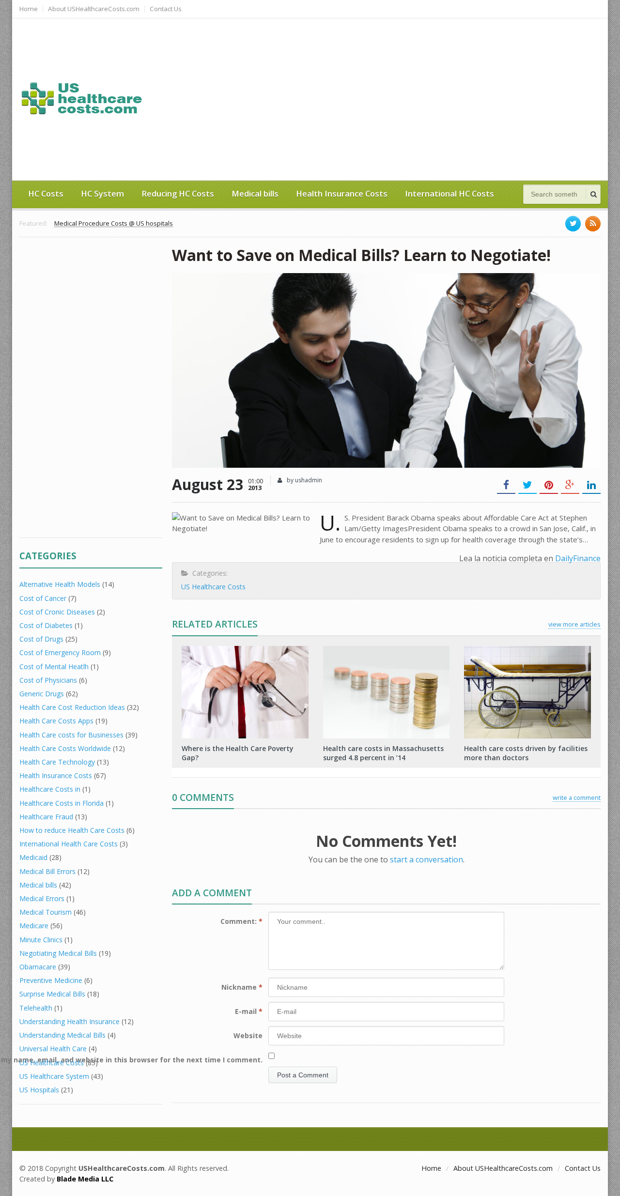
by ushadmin (303, 480)
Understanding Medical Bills (62, 1035)
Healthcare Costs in (49, 789)
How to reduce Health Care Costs (71, 830)
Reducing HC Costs (177, 193)
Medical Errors (41, 898)
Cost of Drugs (41, 639)
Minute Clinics (40, 939)
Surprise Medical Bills (52, 993)
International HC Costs (449, 193)
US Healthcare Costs (213, 586)
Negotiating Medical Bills (58, 953)
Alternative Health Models (59, 584)
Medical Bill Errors (47, 871)
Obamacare (37, 966)
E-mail (249, 1011)
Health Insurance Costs (342, 193)
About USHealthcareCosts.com (94, 9)
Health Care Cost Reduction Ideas (72, 707)
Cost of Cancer (42, 598)
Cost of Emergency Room (60, 652)
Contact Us (166, 9)
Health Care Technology (57, 762)
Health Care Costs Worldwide (65, 748)
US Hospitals (39, 1089)
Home (28, 9)
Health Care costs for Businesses (71, 734)
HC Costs (45, 193)
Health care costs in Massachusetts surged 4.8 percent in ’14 (383, 753)
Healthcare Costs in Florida (61, 803)
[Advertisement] (419, 98)
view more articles (574, 624)
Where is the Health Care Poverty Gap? (238, 753)
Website (248, 1035)
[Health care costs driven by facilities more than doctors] (527, 649)
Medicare (33, 925)
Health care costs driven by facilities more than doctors (526, 753)
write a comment (577, 797)
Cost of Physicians (48, 680)
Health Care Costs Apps (56, 720)
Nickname (242, 987)
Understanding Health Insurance (69, 1021)
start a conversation (426, 859)
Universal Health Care (53, 1048)
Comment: (241, 921)
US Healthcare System (54, 1076)
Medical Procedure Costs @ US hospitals (113, 223)
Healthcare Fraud (46, 816)
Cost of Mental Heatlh (54, 666)
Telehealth (35, 1007)
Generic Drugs (41, 693)
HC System (102, 193)
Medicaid (33, 857)
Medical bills (255, 193)
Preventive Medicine (50, 980)
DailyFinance (578, 558)
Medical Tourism (45, 912)
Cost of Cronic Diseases (57, 611)
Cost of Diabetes (46, 625)
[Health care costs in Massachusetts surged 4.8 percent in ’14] (386, 649)
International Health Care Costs (68, 843)
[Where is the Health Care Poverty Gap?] (245, 649)
